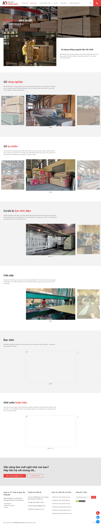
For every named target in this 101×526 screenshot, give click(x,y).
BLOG (51, 9)
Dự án (6, 507)
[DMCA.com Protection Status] (80, 501)
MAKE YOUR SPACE (74, 3)
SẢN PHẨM (63, 3)
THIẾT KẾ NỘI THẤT (45, 3)
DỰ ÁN (55, 3)
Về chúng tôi (7, 503)
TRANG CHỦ (25, 3)
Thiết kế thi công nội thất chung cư (61, 497)
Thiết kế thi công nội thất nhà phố (61, 503)
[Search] (90, 3)
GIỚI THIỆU (33, 3)
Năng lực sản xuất (9, 505)
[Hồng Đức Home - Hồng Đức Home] (10, 3)
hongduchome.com (39, 509)
